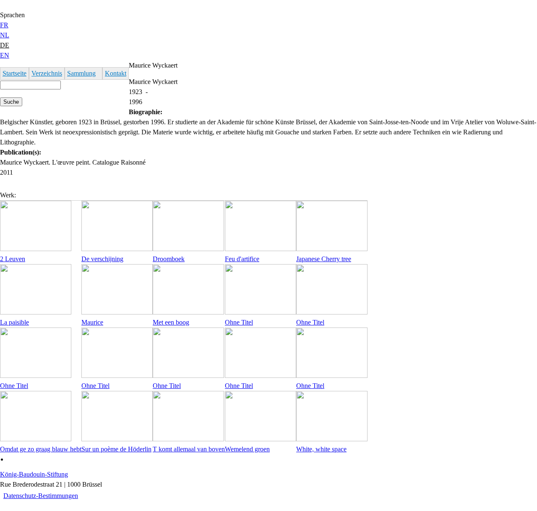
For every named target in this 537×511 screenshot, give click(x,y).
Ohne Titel (239, 322)
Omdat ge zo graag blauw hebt (40, 449)
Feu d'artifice (242, 258)
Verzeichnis (46, 73)
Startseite (14, 73)
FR (4, 25)
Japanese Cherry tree (323, 258)
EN (4, 55)
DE (4, 45)
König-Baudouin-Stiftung (34, 474)
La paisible (14, 322)
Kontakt (115, 73)
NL (4, 35)
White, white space (321, 449)
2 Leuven (12, 258)
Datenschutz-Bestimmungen (40, 495)
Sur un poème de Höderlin (116, 449)
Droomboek (169, 258)
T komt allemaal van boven (189, 449)
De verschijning (102, 258)
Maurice (92, 322)
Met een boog (171, 322)
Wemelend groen (247, 449)
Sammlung (81, 73)
